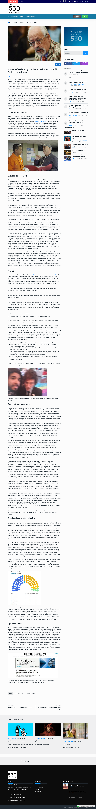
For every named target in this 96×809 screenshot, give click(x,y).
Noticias (33, 16)
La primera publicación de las (76, 791)
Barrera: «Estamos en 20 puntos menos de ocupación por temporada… (78, 122)
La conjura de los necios (51, 275)
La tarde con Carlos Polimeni (76, 84)
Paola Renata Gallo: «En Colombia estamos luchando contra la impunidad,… (77, 98)
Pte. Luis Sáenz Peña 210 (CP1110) (18, 797)
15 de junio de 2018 (79, 799)
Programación (14, 16)
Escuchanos (76, 16)
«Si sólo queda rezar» (37, 275)
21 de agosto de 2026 (81, 134)
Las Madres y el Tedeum (75, 797)
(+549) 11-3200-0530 (15, 794)
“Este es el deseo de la (78, 156)
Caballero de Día (73, 115)
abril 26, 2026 (22, 738)
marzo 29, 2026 (77, 741)
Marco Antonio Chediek (40, 121)
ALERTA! (16, 22)
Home (10, 22)
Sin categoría (72, 792)
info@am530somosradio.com (17, 800)
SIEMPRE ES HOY (73, 75)
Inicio (9, 16)
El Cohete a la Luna (19, 693)
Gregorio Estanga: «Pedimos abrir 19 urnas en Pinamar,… (49, 707)
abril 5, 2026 (50, 738)
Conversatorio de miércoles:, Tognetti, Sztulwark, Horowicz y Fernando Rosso (78, 72)
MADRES (71, 786)
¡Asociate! (85, 16)
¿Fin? (37, 741)
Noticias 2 (71, 92)
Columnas (27, 16)
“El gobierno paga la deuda (76, 785)
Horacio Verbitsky (31, 693)
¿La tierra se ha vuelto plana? (17, 741)
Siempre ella (66, 744)
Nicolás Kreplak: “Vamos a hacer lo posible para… (20, 707)
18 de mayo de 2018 (79, 786)
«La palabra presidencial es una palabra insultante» (30, 1)
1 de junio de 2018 (82, 792)
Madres (22, 16)
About (65, 807)
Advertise (70, 807)
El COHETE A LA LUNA (13, 738)
